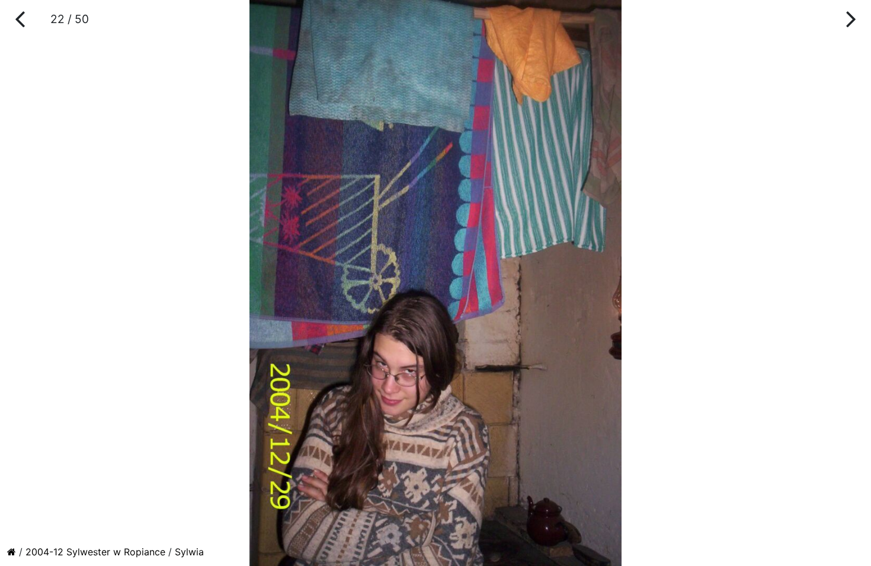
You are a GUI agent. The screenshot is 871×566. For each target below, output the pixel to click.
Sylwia (189, 552)
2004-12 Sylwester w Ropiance (95, 552)
